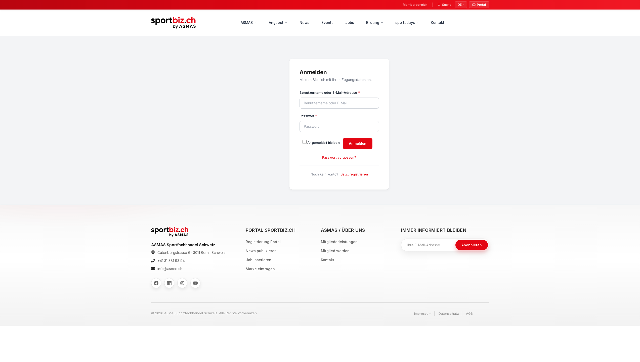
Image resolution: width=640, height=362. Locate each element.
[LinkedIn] (169, 283)
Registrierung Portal (263, 242)
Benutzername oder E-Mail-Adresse (330, 92)
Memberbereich (415, 5)
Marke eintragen (260, 269)
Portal (481, 5)
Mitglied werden (335, 251)
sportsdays (405, 22)
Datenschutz (449, 313)
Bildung (372, 22)
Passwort (308, 116)
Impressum (423, 313)
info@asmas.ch (169, 268)
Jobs (349, 22)
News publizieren (261, 251)
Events (327, 22)
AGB (469, 313)
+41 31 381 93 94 (171, 260)
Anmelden (357, 143)
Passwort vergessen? (339, 157)
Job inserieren (258, 260)
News (304, 22)
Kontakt (437, 22)
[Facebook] (156, 283)
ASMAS (247, 22)
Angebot (276, 22)
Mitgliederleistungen (339, 242)
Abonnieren (471, 245)
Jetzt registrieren (354, 174)
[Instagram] (182, 283)
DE (460, 5)
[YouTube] (195, 283)
